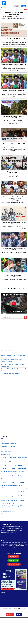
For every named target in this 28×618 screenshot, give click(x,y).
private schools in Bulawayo (17, 490)
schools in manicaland (7, 498)
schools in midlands (11, 504)
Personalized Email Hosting (8, 446)
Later (17, 6)
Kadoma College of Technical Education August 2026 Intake (13, 356)
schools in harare (20, 496)
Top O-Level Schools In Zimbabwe (15, 509)
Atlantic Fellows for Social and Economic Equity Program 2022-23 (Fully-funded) (14, 197)
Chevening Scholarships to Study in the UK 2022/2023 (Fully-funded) (14, 223)
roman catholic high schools (17, 492)
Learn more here (11, 532)
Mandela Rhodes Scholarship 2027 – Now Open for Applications (14, 39)
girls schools (4, 478)
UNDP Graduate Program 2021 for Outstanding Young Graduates (14, 249)
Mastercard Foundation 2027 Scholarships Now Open (14, 64)
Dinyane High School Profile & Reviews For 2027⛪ (13, 369)
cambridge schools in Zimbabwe (12, 473)
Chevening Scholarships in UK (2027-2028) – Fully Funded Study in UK (14, 172)
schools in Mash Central (19, 498)
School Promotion (5, 441)
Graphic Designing (6, 451)
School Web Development (8, 449)
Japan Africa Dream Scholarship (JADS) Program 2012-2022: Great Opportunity (14, 274)
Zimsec (4, 514)
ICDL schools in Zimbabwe (14, 480)
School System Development (8, 443)
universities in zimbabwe (7, 511)
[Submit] (25, 317)
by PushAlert (4, 7)
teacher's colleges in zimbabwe (12, 508)
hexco (7, 480)
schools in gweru (11, 496)
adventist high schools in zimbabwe (9, 465)
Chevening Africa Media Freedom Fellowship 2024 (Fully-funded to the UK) (14, 144)
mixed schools (16, 482)
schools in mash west (19, 500)
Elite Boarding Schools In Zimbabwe (10, 373)
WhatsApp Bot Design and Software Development (14, 457)
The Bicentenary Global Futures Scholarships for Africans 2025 (14, 117)
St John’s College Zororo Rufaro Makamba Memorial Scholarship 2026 (12, 360)
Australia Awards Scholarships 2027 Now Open (14, 90)
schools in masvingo (6, 502)
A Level (4, 471)
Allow (24, 6)
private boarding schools (12, 488)
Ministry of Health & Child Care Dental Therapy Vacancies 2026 (13, 365)
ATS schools (19, 471)
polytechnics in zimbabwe (12, 485)
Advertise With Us (5, 454)
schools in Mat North (15, 502)
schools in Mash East (7, 500)
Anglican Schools (11, 471)
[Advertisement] (14, 334)
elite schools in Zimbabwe (16, 476)
